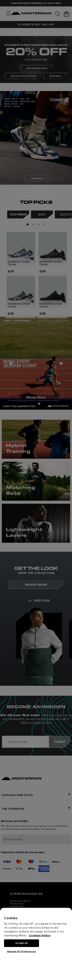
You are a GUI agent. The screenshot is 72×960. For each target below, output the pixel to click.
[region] (36, 934)
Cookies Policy (39, 935)
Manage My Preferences (21, 951)
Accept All (21, 943)
